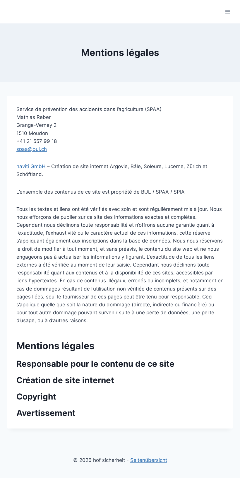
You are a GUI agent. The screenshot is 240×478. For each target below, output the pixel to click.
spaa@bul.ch (31, 149)
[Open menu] (227, 11)
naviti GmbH (31, 166)
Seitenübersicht (148, 460)
